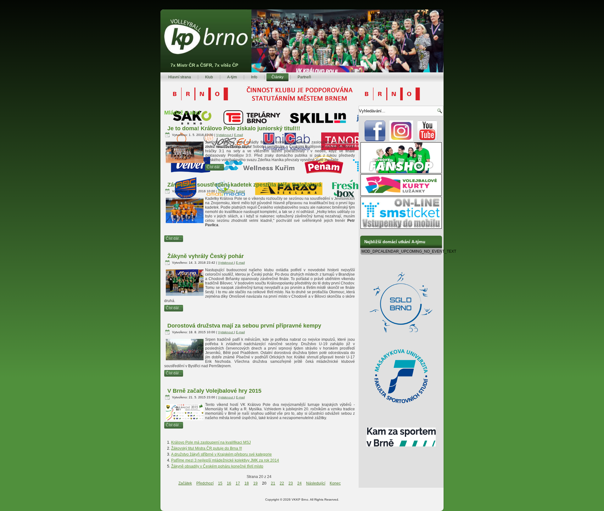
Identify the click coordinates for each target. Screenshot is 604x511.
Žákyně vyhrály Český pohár (205, 256)
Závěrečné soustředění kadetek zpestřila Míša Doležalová (244, 185)
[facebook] (375, 140)
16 (229, 483)
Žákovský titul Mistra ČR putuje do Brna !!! (206, 448)
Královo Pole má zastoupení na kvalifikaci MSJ (211, 442)
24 (299, 483)
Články (277, 77)
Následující (315, 483)
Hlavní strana (179, 77)
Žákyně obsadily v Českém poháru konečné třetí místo (217, 466)
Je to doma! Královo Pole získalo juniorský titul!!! (233, 128)
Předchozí (205, 483)
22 (282, 483)
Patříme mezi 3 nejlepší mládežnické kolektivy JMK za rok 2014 (225, 460)
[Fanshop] (401, 172)
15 (220, 483)
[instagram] (401, 140)
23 (290, 483)
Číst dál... (214, 167)
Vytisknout (224, 135)
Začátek (185, 483)
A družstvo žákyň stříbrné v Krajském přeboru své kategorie (221, 454)
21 (273, 483)
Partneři (304, 77)
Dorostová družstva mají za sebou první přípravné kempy (244, 326)
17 (238, 483)
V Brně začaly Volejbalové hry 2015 (214, 391)
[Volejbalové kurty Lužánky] (401, 194)
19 (255, 483)
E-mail (238, 135)
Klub (209, 77)
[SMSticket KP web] (401, 227)
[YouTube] (427, 140)
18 (246, 483)
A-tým (232, 77)
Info (254, 77)
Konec (335, 483)
